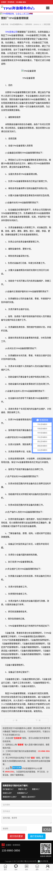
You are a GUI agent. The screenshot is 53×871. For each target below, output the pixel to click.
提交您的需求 (16, 836)
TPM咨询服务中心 (16, 24)
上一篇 (15, 720)
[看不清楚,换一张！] (47, 829)
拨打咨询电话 (36, 836)
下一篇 (38, 720)
